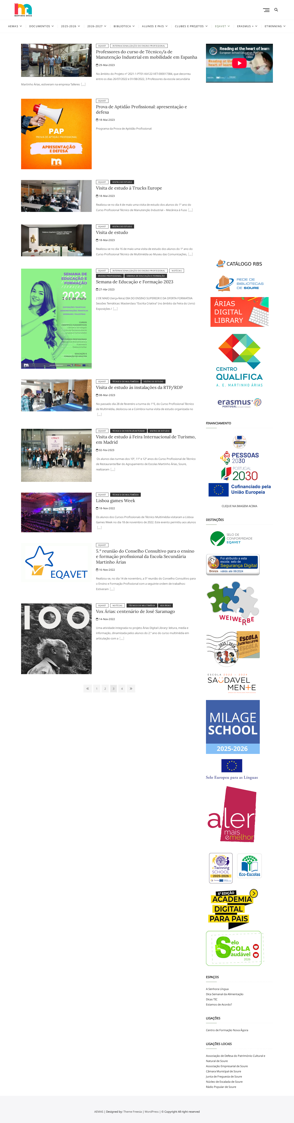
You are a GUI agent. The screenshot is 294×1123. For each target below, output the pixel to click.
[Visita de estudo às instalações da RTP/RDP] (56, 382)
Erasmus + (245, 26)
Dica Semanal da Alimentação (224, 994)
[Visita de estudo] (56, 227)
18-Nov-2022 (106, 508)
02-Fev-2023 (106, 450)
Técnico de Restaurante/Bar (128, 430)
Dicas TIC (211, 999)
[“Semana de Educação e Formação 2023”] (115, 309)
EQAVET (220, 26)
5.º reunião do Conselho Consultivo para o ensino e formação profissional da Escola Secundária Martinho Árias (145, 556)
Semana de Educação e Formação (146, 275)
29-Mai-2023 (106, 65)
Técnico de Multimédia (125, 381)
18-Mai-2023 (106, 120)
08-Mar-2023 (106, 395)
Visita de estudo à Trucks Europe (129, 188)
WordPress (152, 1112)
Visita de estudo (112, 232)
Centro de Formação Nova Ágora (227, 1030)
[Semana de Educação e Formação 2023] (56, 271)
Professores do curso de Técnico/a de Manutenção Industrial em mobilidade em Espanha (146, 54)
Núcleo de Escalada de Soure (224, 1082)
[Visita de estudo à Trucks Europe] (56, 183)
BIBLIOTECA (122, 26)
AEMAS (13, 26)
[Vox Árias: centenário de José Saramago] (56, 606)
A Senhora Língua (217, 989)
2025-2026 (68, 26)
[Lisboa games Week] (56, 495)
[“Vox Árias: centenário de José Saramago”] (121, 639)
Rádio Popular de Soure (221, 1087)
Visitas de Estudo (122, 182)
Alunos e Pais (153, 26)
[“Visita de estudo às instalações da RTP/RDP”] (99, 415)
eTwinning (273, 26)
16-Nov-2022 (106, 570)
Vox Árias (165, 605)
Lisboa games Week (115, 500)
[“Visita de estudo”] (190, 254)
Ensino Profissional (110, 275)
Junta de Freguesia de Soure (224, 1076)
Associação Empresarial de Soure (227, 1066)
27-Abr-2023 (106, 289)
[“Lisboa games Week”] (99, 528)
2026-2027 (95, 26)
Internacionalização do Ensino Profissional (139, 45)
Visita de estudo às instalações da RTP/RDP (139, 387)
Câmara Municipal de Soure (223, 1071)
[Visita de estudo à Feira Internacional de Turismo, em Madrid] (56, 431)
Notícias (177, 270)
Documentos (39, 26)
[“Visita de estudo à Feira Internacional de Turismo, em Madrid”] (112, 470)
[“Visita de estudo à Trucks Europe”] (190, 210)
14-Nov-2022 (106, 619)
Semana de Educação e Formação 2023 (134, 281)
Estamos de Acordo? (219, 1004)
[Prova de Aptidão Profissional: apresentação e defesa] (56, 101)
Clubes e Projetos (189, 26)
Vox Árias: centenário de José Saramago (135, 611)
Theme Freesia (132, 1112)
